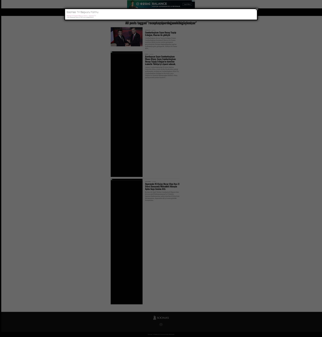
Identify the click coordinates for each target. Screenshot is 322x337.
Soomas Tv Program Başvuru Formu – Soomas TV (81, 16)
